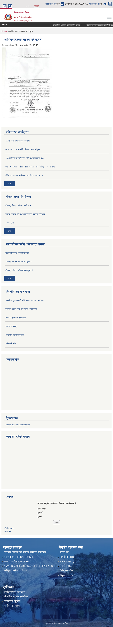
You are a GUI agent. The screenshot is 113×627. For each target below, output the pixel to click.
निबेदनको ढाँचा (10, 343)
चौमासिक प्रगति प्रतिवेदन (16, 596)
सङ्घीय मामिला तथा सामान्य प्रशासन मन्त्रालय (25, 552)
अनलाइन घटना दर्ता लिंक (14, 335)
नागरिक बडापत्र (11, 326)
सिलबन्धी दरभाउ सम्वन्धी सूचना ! (17, 253)
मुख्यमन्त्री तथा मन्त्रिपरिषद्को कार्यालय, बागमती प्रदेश (28, 566)
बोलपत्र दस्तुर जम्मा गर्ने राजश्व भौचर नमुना (21, 309)
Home (4, 31)
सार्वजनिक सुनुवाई (12, 601)
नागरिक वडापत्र (67, 561)
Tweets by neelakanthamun (17, 424)
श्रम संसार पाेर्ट (50, 4)
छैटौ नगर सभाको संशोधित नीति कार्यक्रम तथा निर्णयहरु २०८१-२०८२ (30, 167)
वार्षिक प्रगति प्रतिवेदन (14, 592)
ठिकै (40, 516)
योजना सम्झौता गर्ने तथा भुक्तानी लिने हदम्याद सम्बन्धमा (25, 214)
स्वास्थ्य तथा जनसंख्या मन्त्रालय (18, 556)
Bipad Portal (66, 575)
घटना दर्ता (64, 552)
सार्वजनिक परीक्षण (12, 605)
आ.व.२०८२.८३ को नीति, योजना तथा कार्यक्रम (22, 149)
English (27, 6)
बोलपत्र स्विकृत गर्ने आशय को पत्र (18, 205)
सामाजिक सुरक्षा (67, 556)
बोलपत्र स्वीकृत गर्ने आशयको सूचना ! (19, 270)
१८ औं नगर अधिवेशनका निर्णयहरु (17, 141)
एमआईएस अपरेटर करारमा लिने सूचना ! (62, 25)
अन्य (9, 183)
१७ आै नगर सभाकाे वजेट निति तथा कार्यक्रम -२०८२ (25, 158)
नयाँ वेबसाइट (65, 566)
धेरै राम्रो (42, 508)
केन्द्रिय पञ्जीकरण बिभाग (15, 570)
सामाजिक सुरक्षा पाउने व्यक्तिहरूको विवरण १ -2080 (24, 300)
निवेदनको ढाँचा (66, 570)
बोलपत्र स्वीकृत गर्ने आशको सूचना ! (18, 261)
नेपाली (36, 6)
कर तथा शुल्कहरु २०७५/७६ (15, 317)
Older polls (9, 528)
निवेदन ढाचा (9, 223)
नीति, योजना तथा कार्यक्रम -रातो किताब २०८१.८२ (24, 175)
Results (7, 531)
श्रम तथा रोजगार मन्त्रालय (16, 561)
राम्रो (41, 512)
